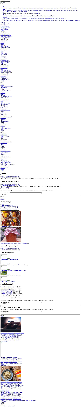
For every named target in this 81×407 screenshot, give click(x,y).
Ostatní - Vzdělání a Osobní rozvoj (7, 164)
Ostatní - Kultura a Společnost (7, 86)
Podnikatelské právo (5, 98)
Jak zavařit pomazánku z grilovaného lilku (10, 207)
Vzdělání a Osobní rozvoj (6, 162)
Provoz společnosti (4, 99)
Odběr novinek (4, 401)
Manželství (14, 13)
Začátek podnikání (4, 104)
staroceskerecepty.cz (5, 365)
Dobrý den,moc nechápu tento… (7, 289)
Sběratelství (56, 18)
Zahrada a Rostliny (54, 7)
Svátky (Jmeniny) (4, 152)
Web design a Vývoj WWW (66, 20)
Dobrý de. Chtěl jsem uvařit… (7, 292)
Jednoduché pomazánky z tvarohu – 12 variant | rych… (12, 396)
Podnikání (3, 95)
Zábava (2, 169)
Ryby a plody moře (71, 10)
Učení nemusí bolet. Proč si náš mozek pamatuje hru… (11, 335)
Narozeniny (3, 149)
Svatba (17, 13)
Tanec (2, 159)
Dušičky (2, 146)
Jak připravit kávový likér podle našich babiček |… (11, 387)
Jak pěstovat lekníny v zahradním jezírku (9, 259)
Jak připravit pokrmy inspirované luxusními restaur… (11, 360)
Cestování (3, 41)
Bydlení (4, 6)
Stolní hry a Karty (6, 18)
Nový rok (2, 148)
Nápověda (18, 400)
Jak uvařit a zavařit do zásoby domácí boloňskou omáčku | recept (15, 243)
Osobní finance (4, 87)
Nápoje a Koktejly (29, 10)
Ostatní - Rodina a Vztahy (24, 13)
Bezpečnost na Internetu (27, 20)
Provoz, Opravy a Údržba (6, 23)
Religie (2, 81)
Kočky (2, 51)
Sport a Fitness (4, 134)
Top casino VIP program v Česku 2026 (9, 357)
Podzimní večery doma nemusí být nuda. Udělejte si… (12, 333)
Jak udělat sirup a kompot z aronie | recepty (10, 210)
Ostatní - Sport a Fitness (5, 136)
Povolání (2, 111)
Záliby (39, 18)
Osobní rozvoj (3, 163)
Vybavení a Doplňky (5, 26)
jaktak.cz (2, 400)
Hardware (78, 20)
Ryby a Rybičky (4, 49)
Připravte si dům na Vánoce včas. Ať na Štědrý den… (11, 334)
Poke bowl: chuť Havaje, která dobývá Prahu (10, 359)
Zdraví (4, 14)
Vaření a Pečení (16, 11)
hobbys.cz (3, 316)
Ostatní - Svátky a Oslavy (6, 151)
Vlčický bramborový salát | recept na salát (9, 362)
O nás (10, 400)
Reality (2, 94)
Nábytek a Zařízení (73, 7)
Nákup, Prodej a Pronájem (8, 7)
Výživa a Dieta (23, 15)
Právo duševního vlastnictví (6, 116)
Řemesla (36, 18)
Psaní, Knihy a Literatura (6, 156)
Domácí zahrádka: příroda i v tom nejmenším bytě (10, 338)
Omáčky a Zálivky (21, 10)
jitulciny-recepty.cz (4, 341)
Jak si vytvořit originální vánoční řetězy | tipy (10, 177)
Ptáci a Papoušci (4, 48)
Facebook (2, 197)
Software (74, 20)
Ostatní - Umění (4, 157)
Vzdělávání (3, 168)
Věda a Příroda (31, 18)
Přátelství (32, 13)
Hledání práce (3, 109)
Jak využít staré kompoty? (6, 226)
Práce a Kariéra (4, 106)
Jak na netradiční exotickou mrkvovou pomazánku (11, 394)
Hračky (26, 18)
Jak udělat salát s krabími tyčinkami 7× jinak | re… (11, 395)
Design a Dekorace (47, 7)
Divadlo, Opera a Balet (5, 161)
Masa (34, 10)
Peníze (2, 91)
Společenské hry (62, 18)
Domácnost (60, 7)
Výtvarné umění (4, 160)
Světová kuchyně (4, 74)
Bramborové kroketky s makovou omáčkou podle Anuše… (12, 385)
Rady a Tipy (3, 45)
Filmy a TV (3, 154)
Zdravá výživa (6, 10)
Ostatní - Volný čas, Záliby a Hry (47, 18)
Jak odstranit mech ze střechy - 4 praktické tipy (11, 275)
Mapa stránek (33, 400)
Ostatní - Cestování (4, 46)
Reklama (14, 400)
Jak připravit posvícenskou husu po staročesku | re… (11, 388)
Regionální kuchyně (23, 11)
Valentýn (2, 144)
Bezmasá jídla (10, 11)
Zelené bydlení (66, 7)
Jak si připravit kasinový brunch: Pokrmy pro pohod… (11, 383)
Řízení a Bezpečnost (5, 24)
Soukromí (28, 400)
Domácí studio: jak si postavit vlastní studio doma (10, 339)
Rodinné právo (3, 118)
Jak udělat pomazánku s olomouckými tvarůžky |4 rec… (12, 397)
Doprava (2, 43)
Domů (2, 170)
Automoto (3, 22)
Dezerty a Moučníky (13, 10)
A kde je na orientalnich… (6, 296)
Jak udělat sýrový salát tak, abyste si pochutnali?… (11, 399)
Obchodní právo (4, 113)
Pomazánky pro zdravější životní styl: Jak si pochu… (12, 392)
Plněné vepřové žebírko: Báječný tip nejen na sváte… (11, 386)
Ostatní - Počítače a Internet (16, 20)
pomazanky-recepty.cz (5, 390)
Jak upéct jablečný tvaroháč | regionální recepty (10, 384)
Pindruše (2, 364)
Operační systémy (6, 20)
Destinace (2, 44)
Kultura (2, 80)
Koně (2, 52)
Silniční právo (3, 119)
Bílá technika (3, 58)
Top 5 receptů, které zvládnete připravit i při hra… (11, 382)
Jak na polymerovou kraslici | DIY (8, 281)
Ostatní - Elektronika (5, 62)
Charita (2, 83)
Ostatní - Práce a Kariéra (5, 110)
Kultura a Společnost (5, 79)
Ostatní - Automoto (4, 29)
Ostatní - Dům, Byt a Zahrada (20, 7)
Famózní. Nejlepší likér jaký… (7, 291)
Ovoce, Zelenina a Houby (50, 10)
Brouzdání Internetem (41, 20)
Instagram (2, 199)
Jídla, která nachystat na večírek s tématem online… (11, 393)
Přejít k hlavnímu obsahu (5, 1)
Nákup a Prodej (4, 28)
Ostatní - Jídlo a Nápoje (40, 10)
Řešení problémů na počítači (52, 20)
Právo (2, 112)
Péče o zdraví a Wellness (15, 15)
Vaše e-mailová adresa (5, 193)
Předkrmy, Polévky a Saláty (61, 10)
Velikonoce (3, 147)
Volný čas (5, 17)
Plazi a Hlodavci (4, 54)
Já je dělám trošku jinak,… (6, 295)
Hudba (2, 155)
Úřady (2, 102)
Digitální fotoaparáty (5, 60)
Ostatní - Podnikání (4, 97)
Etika (2, 82)
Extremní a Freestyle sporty (6, 141)
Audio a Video (3, 57)
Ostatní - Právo (4, 114)
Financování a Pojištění (5, 27)
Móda (54, 15)
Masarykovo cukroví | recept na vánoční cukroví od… (11, 363)
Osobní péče (41, 15)
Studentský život (4, 165)
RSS (1, 404)
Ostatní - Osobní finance (5, 90)
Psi (1, 55)
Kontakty (6, 400)
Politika (2, 85)
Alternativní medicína (48, 15)
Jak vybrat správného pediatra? (7, 205)
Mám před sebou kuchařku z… (7, 293)
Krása (37, 15)
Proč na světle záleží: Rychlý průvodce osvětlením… (11, 337)
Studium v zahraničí (4, 166)
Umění (2, 153)
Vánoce (2, 145)
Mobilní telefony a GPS (5, 61)
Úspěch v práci (4, 107)
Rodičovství (9, 13)
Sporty (2, 138)
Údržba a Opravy (39, 7)
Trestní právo (3, 120)
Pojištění (2, 89)
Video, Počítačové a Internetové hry (17, 18)
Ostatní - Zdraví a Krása (31, 15)
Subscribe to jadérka (5, 187)
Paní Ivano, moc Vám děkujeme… (7, 294)
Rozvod (4, 13)
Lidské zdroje (3, 105)
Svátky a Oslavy (4, 143)
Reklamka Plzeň (11, 405)
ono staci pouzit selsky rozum (6, 287)
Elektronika (3, 56)
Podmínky (23, 400)
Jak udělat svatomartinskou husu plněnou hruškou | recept (13, 270)
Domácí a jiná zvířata (5, 47)
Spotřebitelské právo (5, 121)
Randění (35, 13)
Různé (2, 132)
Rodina (4, 12)
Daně (2, 88)
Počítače (4, 19)
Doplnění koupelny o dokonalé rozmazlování (10, 336)
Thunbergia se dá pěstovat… (6, 286)
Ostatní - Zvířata (4, 53)
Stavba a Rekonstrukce (30, 7)
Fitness (2, 137)
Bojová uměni (3, 140)
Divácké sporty (4, 135)
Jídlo (4, 9)
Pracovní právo (4, 115)
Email (59, 20)
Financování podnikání (5, 103)
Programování (34, 20)
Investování (3, 93)
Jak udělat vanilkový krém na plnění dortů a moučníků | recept (14, 264)
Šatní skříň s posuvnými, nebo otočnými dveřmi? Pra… (12, 358)
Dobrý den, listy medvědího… (7, 290)
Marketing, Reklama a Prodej (6, 96)
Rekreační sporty (4, 139)
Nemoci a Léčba (6, 15)
